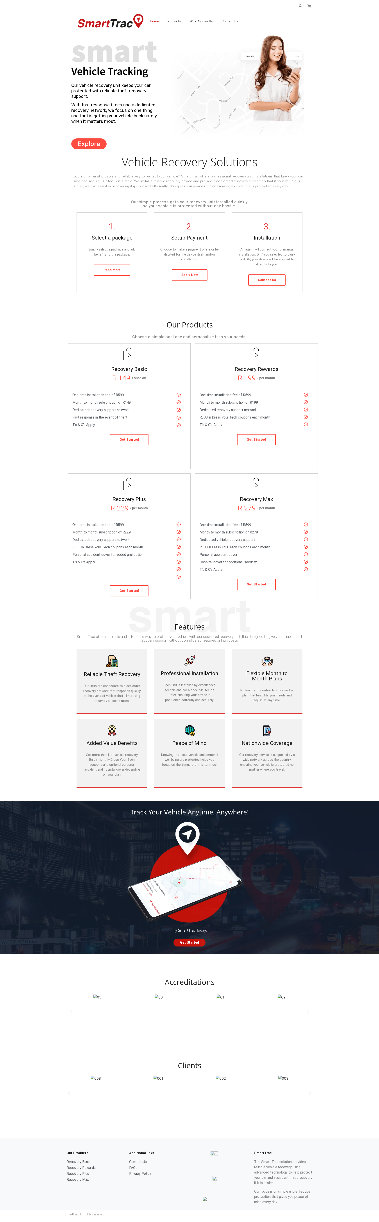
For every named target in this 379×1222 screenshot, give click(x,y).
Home (154, 21)
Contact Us (230, 21)
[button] (71, 1011)
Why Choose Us (201, 21)
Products (174, 21)
